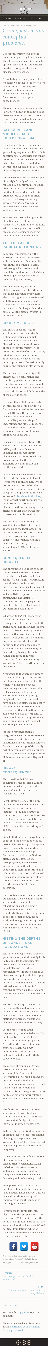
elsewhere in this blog (28, 496)
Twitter (24, 1342)
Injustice (24, 9)
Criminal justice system (24, 1256)
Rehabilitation (31, 1259)
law (37, 1262)
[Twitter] (24, 1246)
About (32, 18)
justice (32, 1262)
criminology (23, 1262)
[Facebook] (13, 1246)
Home (8, 18)
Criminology (8, 1259)
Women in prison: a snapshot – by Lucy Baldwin (26, 1290)
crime (14, 1262)
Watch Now (20, 18)
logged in (23, 1312)
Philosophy (19, 1259)
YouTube (29, 1342)
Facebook (18, 1342)
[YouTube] (34, 1246)
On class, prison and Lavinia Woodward (18, 1276)
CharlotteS (30, 25)
